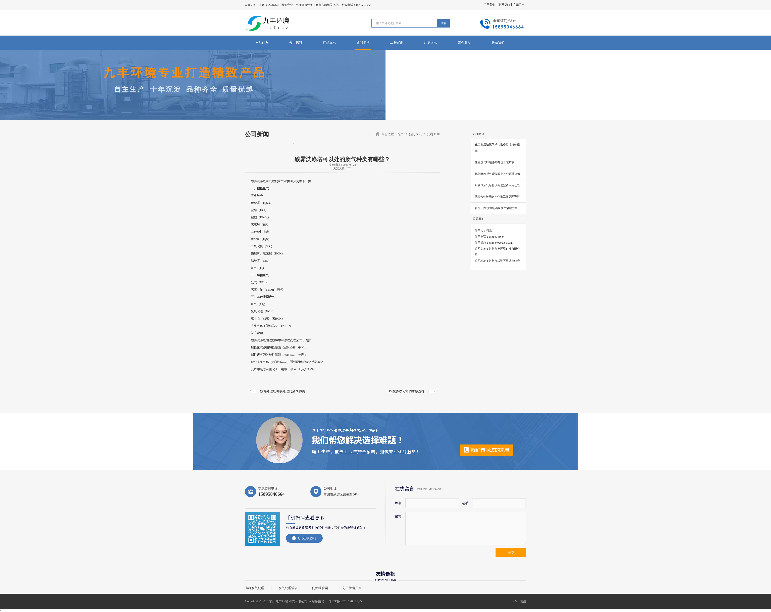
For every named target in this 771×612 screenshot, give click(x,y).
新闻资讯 (363, 42)
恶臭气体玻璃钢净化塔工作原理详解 (497, 196)
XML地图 (519, 601)
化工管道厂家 (352, 588)
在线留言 (518, 4)
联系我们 (504, 4)
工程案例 (396, 42)
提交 (511, 552)
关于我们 (489, 4)
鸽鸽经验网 (320, 588)
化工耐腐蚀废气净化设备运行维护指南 (497, 147)
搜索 (443, 23)
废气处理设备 (288, 588)
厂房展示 (430, 42)
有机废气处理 (254, 588)
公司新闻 (433, 134)
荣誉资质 (464, 42)
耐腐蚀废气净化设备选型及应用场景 (497, 185)
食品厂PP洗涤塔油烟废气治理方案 (496, 208)
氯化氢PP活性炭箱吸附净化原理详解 (497, 173)
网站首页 (261, 42)
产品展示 (329, 42)
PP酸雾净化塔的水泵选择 (407, 391)
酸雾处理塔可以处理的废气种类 (282, 391)
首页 (400, 134)
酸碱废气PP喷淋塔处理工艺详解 (495, 162)
